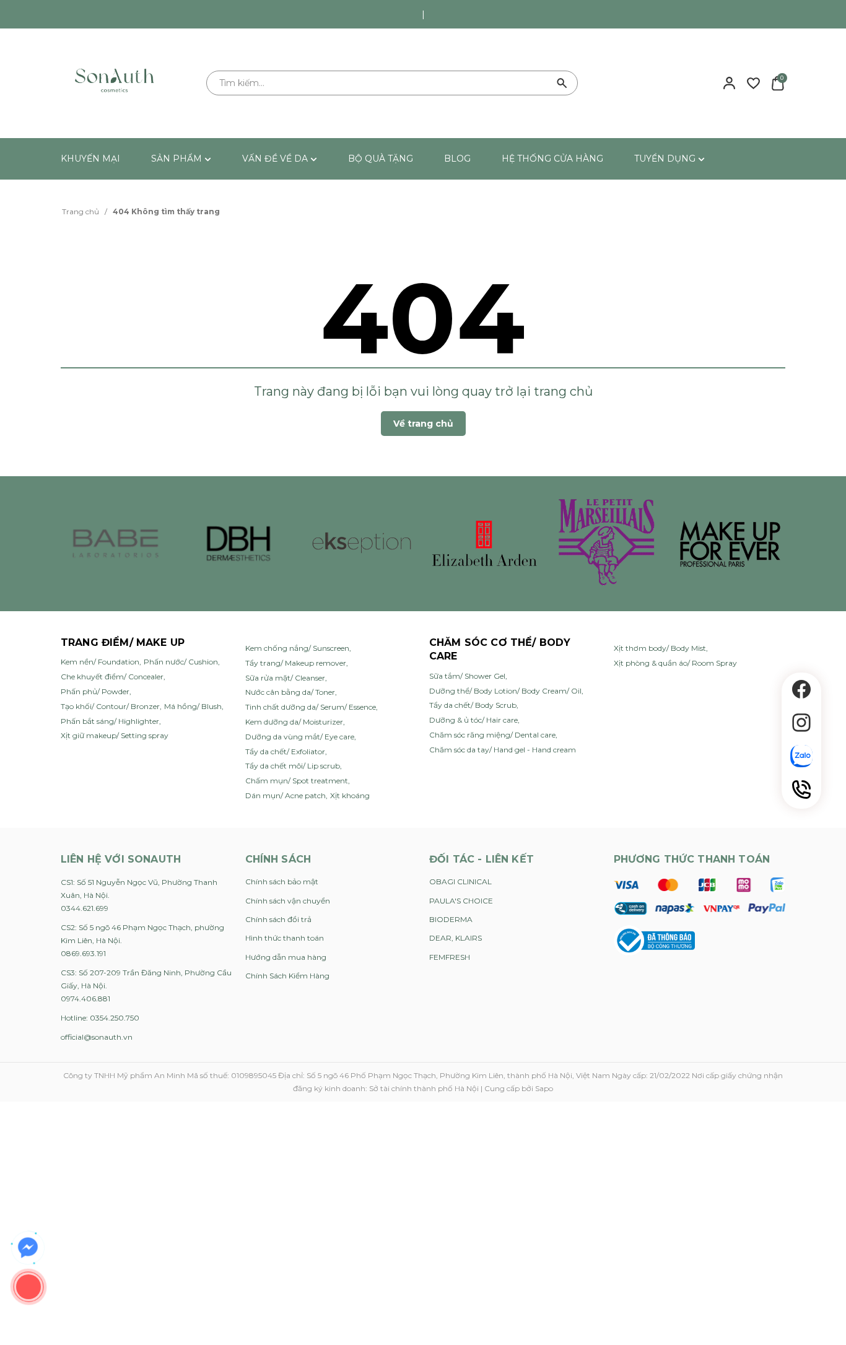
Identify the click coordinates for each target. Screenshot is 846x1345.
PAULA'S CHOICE (461, 900)
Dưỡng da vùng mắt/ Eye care (299, 736)
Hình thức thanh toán (284, 937)
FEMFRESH (449, 957)
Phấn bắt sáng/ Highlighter (110, 721)
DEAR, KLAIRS (455, 937)
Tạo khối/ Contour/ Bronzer (110, 706)
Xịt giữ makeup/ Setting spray (114, 735)
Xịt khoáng (350, 795)
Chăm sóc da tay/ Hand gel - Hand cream (502, 749)
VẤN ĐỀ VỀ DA (276, 158)
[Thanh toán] (699, 896)
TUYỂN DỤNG (666, 158)
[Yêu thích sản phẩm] (753, 82)
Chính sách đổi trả (278, 919)
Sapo (544, 1088)
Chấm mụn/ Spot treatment (296, 780)
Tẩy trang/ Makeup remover (295, 663)
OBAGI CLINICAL (460, 881)
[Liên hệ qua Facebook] (27, 1247)
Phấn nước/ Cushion (181, 661)
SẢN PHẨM (177, 158)
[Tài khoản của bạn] (729, 82)
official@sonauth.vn (97, 1037)
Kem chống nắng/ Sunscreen (297, 648)
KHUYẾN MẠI (90, 158)
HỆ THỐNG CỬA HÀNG (552, 158)
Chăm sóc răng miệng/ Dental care (492, 734)
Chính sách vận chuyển (287, 900)
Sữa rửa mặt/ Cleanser (285, 677)
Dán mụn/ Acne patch (285, 795)
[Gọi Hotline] (801, 789)
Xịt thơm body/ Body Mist (660, 648)
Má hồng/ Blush (193, 706)
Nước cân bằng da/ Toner (290, 692)
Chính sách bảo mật (281, 881)
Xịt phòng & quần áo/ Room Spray (675, 663)
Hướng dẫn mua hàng (285, 957)
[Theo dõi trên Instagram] (801, 722)
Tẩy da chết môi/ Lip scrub (292, 765)
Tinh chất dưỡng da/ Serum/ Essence (310, 707)
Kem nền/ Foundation (100, 661)
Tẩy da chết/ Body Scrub (473, 705)
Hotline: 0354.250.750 (100, 1017)
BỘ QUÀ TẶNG (380, 158)
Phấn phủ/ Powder (95, 691)
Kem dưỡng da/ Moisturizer (294, 721)
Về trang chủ (423, 423)
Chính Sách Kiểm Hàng (287, 975)
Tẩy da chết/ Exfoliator (285, 751)
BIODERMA (451, 919)
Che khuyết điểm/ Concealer (112, 676)
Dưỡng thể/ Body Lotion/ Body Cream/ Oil (505, 690)
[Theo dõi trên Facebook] (801, 689)
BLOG (457, 158)
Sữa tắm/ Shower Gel (467, 676)
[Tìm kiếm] (562, 83)
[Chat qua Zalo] (801, 756)
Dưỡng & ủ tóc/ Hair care (473, 720)
